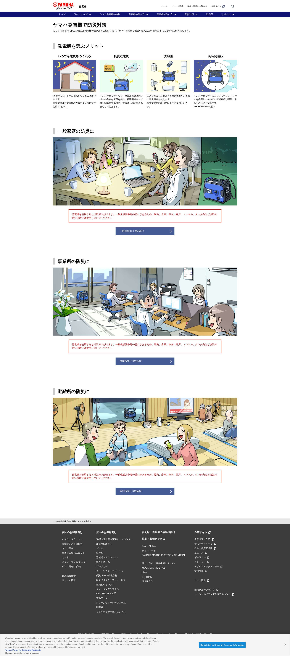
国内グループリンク (204, 589)
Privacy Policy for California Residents (23, 650)
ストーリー (200, 562)
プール (99, 548)
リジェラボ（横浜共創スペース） (159, 563)
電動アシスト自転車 (72, 543)
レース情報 (200, 580)
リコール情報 (177, 6)
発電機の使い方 (165, 14)
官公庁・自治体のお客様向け (158, 532)
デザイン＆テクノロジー (206, 566)
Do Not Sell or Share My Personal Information (222, 645)
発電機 (86, 521)
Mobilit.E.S (147, 581)
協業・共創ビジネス (153, 538)
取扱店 (209, 14)
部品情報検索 (69, 575)
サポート (226, 14)
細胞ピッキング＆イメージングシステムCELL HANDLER (107, 589)
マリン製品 (67, 548)
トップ (62, 14)
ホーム (164, 6)
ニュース (198, 553)
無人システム (103, 562)
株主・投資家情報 (203, 548)
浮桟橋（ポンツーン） (107, 557)
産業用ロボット (104, 543)
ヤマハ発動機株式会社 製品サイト (67, 521)
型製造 (99, 553)
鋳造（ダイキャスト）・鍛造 (111, 580)
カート (65, 557)
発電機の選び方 (137, 14)
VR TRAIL (147, 577)
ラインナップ (80, 14)
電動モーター (103, 598)
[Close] (285, 644)
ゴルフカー (102, 566)
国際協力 (100, 607)
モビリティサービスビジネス (111, 611)
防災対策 (189, 14)
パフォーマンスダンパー (74, 562)
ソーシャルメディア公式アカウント (212, 594)
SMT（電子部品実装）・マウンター (114, 539)
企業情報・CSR (202, 539)
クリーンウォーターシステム (111, 602)
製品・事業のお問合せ (197, 6)
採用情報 (198, 571)
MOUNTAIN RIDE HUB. (154, 567)
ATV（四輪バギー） (72, 566)
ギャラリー (200, 557)
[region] (145, 645)
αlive (144, 572)
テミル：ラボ (149, 550)
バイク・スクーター (72, 539)
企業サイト (216, 6)
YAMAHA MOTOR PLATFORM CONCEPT (163, 555)
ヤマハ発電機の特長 (110, 14)
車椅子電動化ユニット (73, 553)
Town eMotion (149, 546)
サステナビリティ (203, 543)
